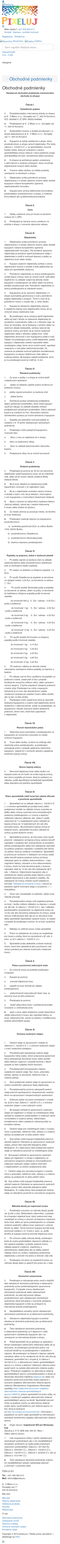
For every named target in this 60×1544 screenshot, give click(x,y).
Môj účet (6, 1497)
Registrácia (7, 36)
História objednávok (11, 1500)
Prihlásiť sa (20, 36)
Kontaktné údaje (9, 1529)
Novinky (5, 1506)
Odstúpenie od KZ (10, 1520)
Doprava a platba (10, 1523)
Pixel (17, 1536)
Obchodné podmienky (30, 79)
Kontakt (7, 32)
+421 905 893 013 (25, 29)
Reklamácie (7, 1509)
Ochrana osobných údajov (14, 1526)
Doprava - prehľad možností (26, 32)
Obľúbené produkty (11, 1503)
